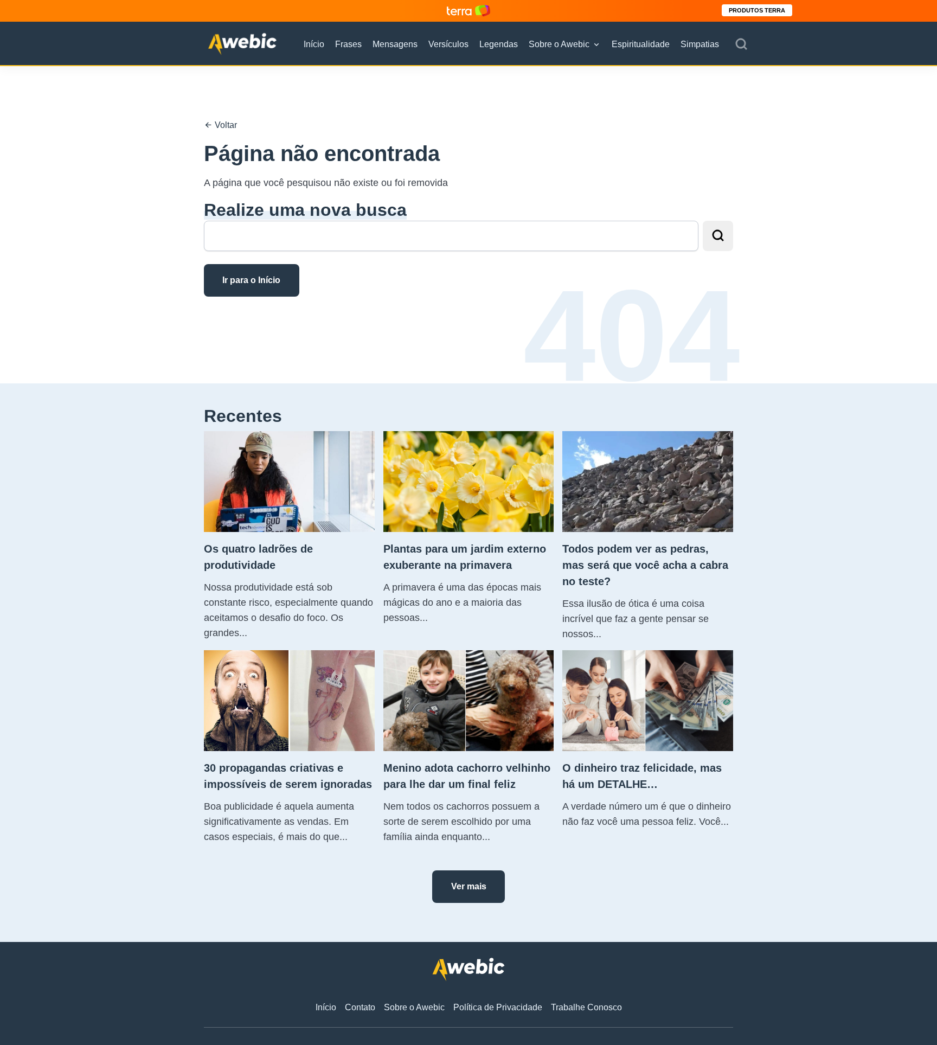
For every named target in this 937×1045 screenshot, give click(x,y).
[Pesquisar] (741, 44)
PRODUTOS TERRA (757, 10)
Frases (348, 44)
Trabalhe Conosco (586, 1007)
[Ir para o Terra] (468, 10)
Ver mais (468, 886)
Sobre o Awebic (559, 44)
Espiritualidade (641, 44)
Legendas (498, 44)
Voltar (225, 125)
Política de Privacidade (497, 1007)
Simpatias (700, 44)
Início (314, 44)
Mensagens (395, 44)
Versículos (448, 44)
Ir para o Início (251, 280)
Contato (360, 1007)
